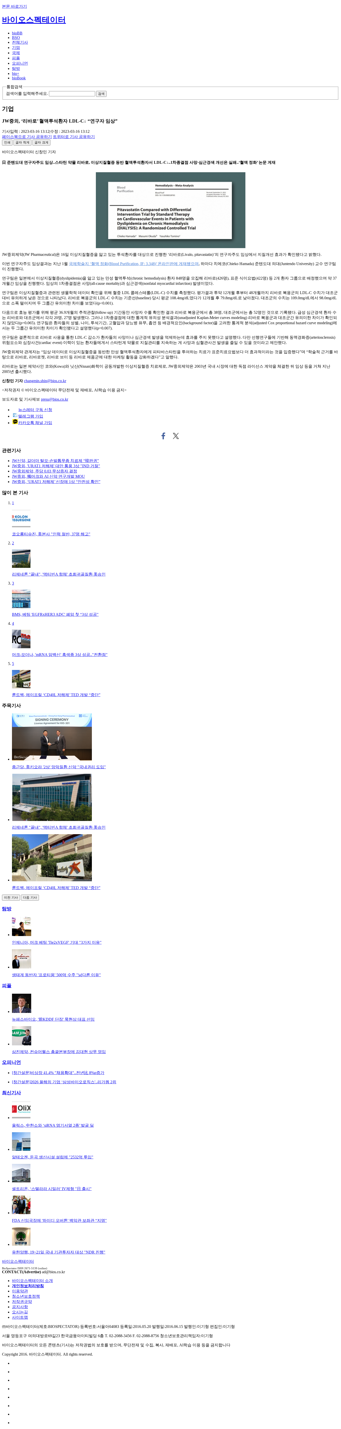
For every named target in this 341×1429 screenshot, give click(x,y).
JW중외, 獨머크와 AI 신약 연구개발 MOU (48, 476)
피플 (16, 58)
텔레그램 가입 (30, 416)
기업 (16, 47)
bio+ (15, 73)
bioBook (19, 78)
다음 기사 (30, 897)
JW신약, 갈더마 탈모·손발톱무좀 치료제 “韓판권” (55, 461)
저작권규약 (22, 1301)
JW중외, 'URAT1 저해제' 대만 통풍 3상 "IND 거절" (56, 466)
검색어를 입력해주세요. (27, 93)
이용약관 (20, 1291)
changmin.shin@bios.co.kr (45, 381)
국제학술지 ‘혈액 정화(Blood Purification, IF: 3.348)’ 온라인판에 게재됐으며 (134, 264)
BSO (16, 37)
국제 (16, 53)
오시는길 (20, 1312)
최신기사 (11, 1092)
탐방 (16, 68)
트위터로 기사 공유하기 (176, 436)
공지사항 (20, 1307)
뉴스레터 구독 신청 (35, 410)
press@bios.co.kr (54, 399)
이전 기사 (11, 897)
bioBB (17, 33)
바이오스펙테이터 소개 (32, 1280)
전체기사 (20, 42)
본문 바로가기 (14, 6)
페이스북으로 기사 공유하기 (163, 436)
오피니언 (20, 63)
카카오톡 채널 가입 (35, 423)
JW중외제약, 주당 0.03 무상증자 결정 (44, 471)
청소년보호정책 (26, 1296)
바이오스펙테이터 (34, 19)
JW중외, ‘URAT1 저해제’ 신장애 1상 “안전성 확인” (56, 481)
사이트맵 (20, 1317)
